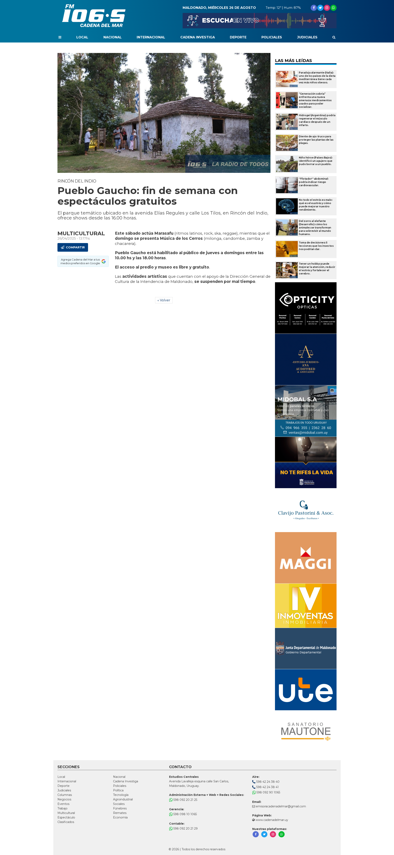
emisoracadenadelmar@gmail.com (281, 806)
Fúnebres (120, 808)
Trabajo (62, 808)
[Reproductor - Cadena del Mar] (260, 20)
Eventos (63, 804)
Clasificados (65, 822)
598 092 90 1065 (268, 792)
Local (82, 37)
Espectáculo (66, 817)
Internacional (151, 37)
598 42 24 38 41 (267, 787)
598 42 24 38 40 (267, 782)
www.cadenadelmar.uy (271, 820)
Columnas (64, 795)
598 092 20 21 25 (185, 800)
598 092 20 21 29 (185, 828)
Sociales (119, 804)
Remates (119, 813)
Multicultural (66, 813)
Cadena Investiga (197, 37)
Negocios (64, 799)
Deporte (238, 37)
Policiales (271, 37)
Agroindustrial (123, 799)
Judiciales (307, 37)
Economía (120, 817)
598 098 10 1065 (185, 814)
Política (118, 790)
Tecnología (120, 795)
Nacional (112, 37)
